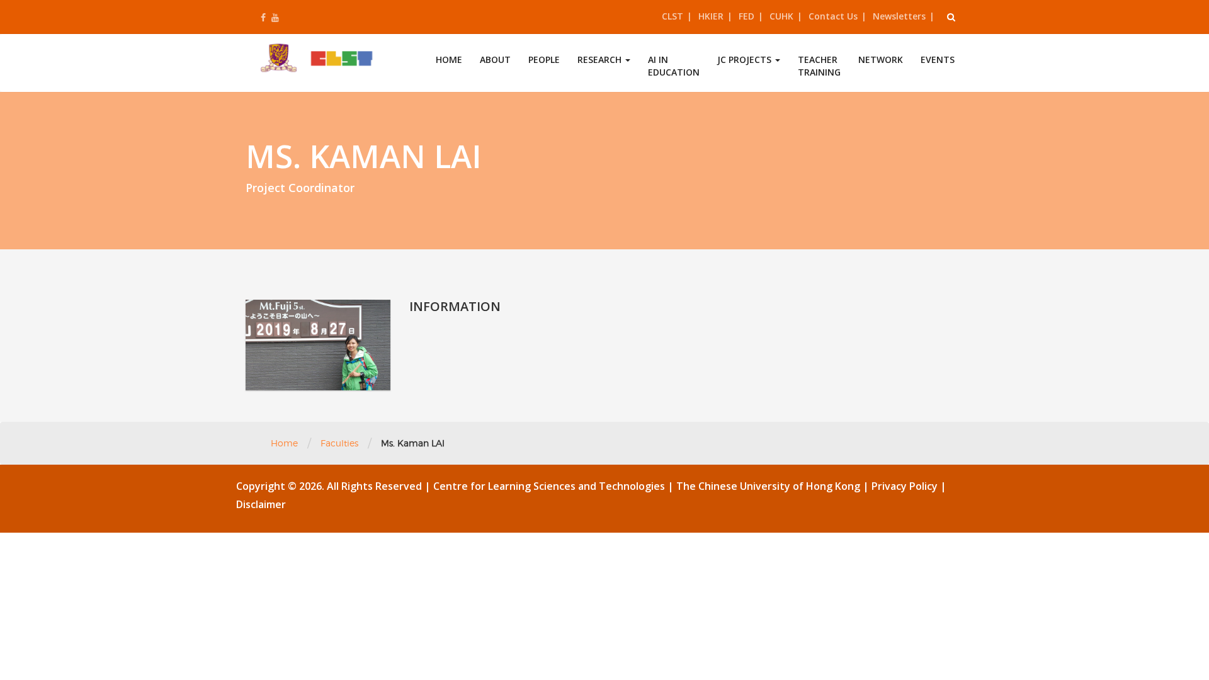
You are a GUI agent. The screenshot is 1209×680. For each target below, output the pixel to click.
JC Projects (745, 59)
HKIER (711, 16)
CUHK (781, 16)
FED (746, 16)
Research (600, 59)
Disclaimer (261, 504)
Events (938, 59)
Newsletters (899, 16)
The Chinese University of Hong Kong (769, 486)
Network (880, 59)
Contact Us (833, 16)
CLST (672, 16)
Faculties (339, 443)
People (544, 59)
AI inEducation (674, 66)
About (495, 59)
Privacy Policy (905, 486)
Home (449, 59)
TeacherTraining (819, 66)
